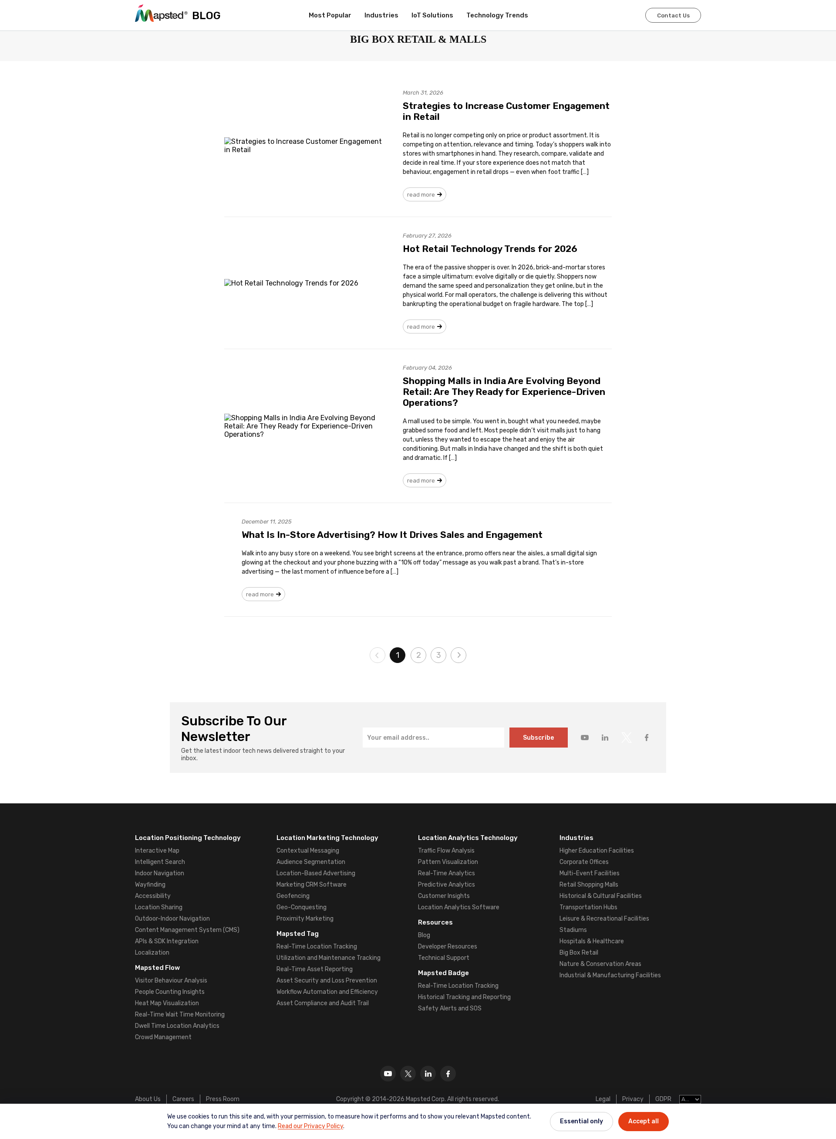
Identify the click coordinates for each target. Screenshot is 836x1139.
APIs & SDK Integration (167, 941)
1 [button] (397, 655)
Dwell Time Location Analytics (177, 1026)
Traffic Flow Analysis (446, 850)
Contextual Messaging (307, 850)
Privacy (633, 1099)
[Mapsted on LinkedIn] (605, 737)
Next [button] (458, 655)
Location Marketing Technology (327, 838)
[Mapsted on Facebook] (646, 737)
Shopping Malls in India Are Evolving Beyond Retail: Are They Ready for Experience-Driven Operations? (504, 391)
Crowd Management (163, 1037)
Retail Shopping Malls (589, 884)
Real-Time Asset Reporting (314, 969)
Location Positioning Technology (188, 838)
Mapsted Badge (443, 973)
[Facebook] (448, 1073)
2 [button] (418, 655)
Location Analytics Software (458, 907)
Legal (603, 1099)
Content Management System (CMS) (187, 930)
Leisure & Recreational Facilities (604, 918)
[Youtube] (388, 1073)
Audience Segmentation (310, 862)
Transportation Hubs (588, 907)
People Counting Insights (170, 992)
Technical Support (443, 958)
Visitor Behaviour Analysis (171, 980)
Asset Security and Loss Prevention (326, 980)
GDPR (663, 1099)
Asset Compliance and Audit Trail (322, 1003)
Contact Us (673, 15)
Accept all (643, 1121)
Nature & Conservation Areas (600, 964)
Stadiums (573, 930)
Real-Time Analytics (446, 873)
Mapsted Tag (297, 934)
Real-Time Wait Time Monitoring (180, 1014)
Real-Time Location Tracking (316, 946)
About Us (148, 1099)
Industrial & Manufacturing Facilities (610, 975)
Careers (183, 1099)
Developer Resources (447, 946)
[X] (408, 1073)
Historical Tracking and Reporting (464, 997)
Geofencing (293, 896)
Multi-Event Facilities (590, 873)
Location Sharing (158, 907)
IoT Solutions (432, 15)
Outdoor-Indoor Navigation (172, 918)
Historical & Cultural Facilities (601, 896)
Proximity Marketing (305, 918)
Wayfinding (150, 884)
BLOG (206, 15)
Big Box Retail (579, 952)
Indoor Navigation (159, 873)
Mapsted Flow (157, 968)
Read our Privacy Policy (310, 1126)
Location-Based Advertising (315, 873)
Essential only (581, 1121)
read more (421, 194)
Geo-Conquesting (301, 907)
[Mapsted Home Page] (161, 13)
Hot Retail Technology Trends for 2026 (490, 248)
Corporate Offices (584, 862)
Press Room (222, 1099)
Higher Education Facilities (597, 850)
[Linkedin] (428, 1073)
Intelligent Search (160, 862)
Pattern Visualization (448, 862)
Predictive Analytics (446, 884)
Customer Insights (444, 896)
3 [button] (438, 655)
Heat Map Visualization (167, 1003)
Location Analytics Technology (468, 838)
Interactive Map (157, 850)
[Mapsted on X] (626, 737)
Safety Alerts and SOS (450, 1008)
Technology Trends (497, 15)
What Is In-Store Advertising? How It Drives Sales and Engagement (392, 534)
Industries (381, 15)
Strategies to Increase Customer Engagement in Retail (506, 111)
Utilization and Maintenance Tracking (328, 958)
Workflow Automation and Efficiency (327, 992)
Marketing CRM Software (311, 884)
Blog (424, 935)
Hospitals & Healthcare (592, 941)
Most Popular (330, 15)
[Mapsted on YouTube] (585, 737)
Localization (152, 952)
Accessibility (153, 896)
